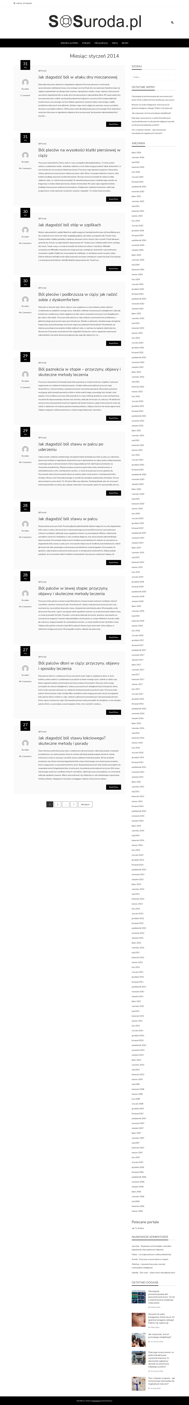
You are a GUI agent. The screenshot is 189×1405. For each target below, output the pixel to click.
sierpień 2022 (137, 367)
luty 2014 (136, 850)
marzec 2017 (137, 684)
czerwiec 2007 (138, 1138)
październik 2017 (139, 650)
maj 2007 (135, 1143)
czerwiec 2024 (138, 260)
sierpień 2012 (137, 938)
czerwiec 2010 (138, 1065)
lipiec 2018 (136, 606)
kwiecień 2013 (138, 899)
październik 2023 (139, 299)
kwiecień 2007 (138, 1147)
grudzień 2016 (138, 699)
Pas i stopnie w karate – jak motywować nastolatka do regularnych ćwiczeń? (161, 1381)
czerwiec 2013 (138, 889)
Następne (85, 804)
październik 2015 (139, 767)
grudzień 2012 (138, 918)
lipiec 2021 (136, 430)
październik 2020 (139, 474)
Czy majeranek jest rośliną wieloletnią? (154, 1254)
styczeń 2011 (137, 1030)
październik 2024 (139, 240)
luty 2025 (136, 220)
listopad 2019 (137, 528)
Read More (113, 124)
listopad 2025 (137, 182)
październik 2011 (139, 986)
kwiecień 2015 (138, 796)
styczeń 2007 (137, 1162)
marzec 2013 (137, 904)
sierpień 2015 (137, 777)
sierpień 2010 (137, 1055)
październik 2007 (139, 1118)
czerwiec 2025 (138, 201)
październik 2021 (139, 416)
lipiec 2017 (136, 664)
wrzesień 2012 (138, 933)
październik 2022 (139, 357)
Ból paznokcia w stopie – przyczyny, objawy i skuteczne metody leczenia (79, 372)
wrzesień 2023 (138, 303)
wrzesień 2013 (138, 874)
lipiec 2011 (136, 1001)
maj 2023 (135, 323)
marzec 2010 (137, 1079)
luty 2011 (136, 1025)
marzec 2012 (137, 962)
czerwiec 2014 (138, 830)
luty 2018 (136, 630)
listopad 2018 (137, 586)
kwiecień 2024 (138, 269)
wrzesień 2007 (138, 1123)
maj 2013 (135, 894)
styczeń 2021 (137, 459)
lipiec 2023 (136, 313)
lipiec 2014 (136, 826)
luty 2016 (136, 747)
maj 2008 (135, 1084)
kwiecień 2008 (138, 1089)
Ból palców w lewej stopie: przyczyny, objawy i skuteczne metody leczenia (73, 591)
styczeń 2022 (137, 401)
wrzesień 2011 (138, 991)
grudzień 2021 (138, 406)
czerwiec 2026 (138, 157)
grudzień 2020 (138, 464)
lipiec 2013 (136, 884)
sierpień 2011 (137, 996)
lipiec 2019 (136, 547)
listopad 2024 (137, 235)
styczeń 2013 (137, 913)
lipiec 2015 (136, 782)
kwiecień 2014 (138, 840)
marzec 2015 (137, 801)
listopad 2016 (137, 703)
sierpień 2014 (137, 821)
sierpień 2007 (137, 1128)
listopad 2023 (137, 294)
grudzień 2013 (138, 860)
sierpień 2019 (137, 543)
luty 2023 (136, 338)
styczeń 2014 (137, 855)
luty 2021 (136, 455)
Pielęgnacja (101, 43)
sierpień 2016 (137, 718)
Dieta (115, 43)
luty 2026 (136, 172)
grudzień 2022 (138, 347)
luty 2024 (136, 279)
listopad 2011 (137, 982)
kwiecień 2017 (138, 679)
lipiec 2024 (136, 255)
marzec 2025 (137, 216)
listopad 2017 (137, 645)
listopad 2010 (137, 1040)
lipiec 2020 (136, 489)
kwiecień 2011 (138, 1016)
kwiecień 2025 (138, 211)
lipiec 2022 (136, 372)
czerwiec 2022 (138, 377)
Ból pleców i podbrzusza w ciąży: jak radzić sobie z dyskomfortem (77, 297)
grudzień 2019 (138, 523)
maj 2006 (135, 1201)
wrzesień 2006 (138, 1182)
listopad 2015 (137, 762)
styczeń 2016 (137, 752)
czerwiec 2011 (138, 1006)
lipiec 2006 (136, 1191)
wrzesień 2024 (138, 245)
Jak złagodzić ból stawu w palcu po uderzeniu (70, 446)
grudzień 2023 (138, 289)
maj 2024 (135, 264)
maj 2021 (135, 440)
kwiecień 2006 (138, 1206)
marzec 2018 (137, 625)
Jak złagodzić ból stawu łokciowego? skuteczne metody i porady (72, 740)
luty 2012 (136, 967)
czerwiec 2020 (138, 494)
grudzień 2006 (138, 1167)
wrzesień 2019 (138, 538)
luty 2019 (136, 572)
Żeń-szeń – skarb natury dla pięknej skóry (157, 1272)
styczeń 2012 (137, 972)
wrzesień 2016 (138, 713)
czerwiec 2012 (138, 947)
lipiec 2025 (136, 196)
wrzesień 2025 (138, 191)
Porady (86, 43)
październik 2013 (139, 869)
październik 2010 (139, 1045)
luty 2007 (136, 1157)
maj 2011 (135, 1011)
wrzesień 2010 (138, 1050)
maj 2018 (135, 616)
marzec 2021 (137, 450)
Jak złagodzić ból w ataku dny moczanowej (77, 77)
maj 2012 (135, 952)
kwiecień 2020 (138, 503)
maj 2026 (135, 162)
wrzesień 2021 (138, 421)
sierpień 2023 (137, 308)
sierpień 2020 (137, 484)
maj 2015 (135, 791)
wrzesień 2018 (138, 596)
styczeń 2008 (137, 1103)
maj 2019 (135, 557)
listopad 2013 (137, 864)
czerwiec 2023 (138, 318)
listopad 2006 (137, 1172)
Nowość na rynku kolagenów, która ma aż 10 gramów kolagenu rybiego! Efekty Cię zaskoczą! (161, 1318)
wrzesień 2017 (138, 655)
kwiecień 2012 (138, 957)
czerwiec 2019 (138, 552)
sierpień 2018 (137, 601)
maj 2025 (135, 206)
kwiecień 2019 (138, 562)
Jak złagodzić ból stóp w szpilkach (69, 225)
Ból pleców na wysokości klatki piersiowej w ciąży (79, 152)
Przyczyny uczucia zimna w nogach (153, 1259)
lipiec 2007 (136, 1133)
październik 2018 (139, 591)
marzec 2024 (137, 274)
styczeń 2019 (137, 577)
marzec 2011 (137, 1021)
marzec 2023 (137, 333)
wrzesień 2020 (138, 479)
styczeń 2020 (137, 518)
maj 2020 (135, 499)
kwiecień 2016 (138, 738)
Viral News (96, 1401)
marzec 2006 (137, 1211)
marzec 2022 (137, 391)
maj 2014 (135, 835)
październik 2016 (139, 708)
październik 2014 (139, 811)
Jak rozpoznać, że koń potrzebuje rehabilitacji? (151, 113)
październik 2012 (139, 928)
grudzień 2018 (138, 581)
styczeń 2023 (137, 342)
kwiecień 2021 (138, 445)
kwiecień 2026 (138, 167)
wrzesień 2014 (138, 816)
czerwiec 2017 (138, 669)
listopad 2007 (137, 1113)
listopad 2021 (137, 411)
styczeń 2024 (137, 284)
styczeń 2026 (137, 177)
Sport (125, 43)
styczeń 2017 (137, 694)
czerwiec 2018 (138, 611)
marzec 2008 (137, 1094)
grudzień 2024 (138, 230)
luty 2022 (136, 396)
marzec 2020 (137, 508)
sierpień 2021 (137, 425)
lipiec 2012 (136, 943)
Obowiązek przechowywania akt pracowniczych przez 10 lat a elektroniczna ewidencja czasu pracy (161, 1297)
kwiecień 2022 (138, 386)
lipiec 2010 (136, 1060)
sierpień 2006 (137, 1186)
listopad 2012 (137, 923)
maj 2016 (135, 733)
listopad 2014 (137, 806)
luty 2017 (136, 689)
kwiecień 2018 (138, 621)
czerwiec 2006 (138, 1196)
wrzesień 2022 (138, 362)
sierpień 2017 (137, 660)
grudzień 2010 (138, 1035)
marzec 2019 (137, 567)
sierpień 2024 (137, 250)
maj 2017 (135, 674)
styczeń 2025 (137, 225)
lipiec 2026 (136, 152)
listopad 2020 (137, 469)
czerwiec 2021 (138, 435)
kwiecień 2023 (138, 328)
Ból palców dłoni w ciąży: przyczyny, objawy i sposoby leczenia (78, 665)
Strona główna (69, 43)
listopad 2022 (137, 352)
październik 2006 (139, 1177)
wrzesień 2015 (138, 772)
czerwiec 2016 (138, 728)
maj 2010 (135, 1069)
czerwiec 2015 (138, 786)
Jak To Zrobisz (138, 1228)
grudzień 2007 (138, 1108)
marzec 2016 (137, 742)
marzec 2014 (137, 845)
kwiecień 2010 (138, 1074)
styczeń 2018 (137, 635)
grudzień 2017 (138, 640)
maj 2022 (135, 381)
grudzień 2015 (138, 757)
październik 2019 (139, 533)
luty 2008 (136, 1099)
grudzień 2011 (138, 977)
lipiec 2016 (136, 723)
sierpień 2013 (137, 879)
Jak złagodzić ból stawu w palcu (68, 519)
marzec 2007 (137, 1152)
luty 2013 (136, 908)
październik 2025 (139, 186)
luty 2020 (136, 513)
